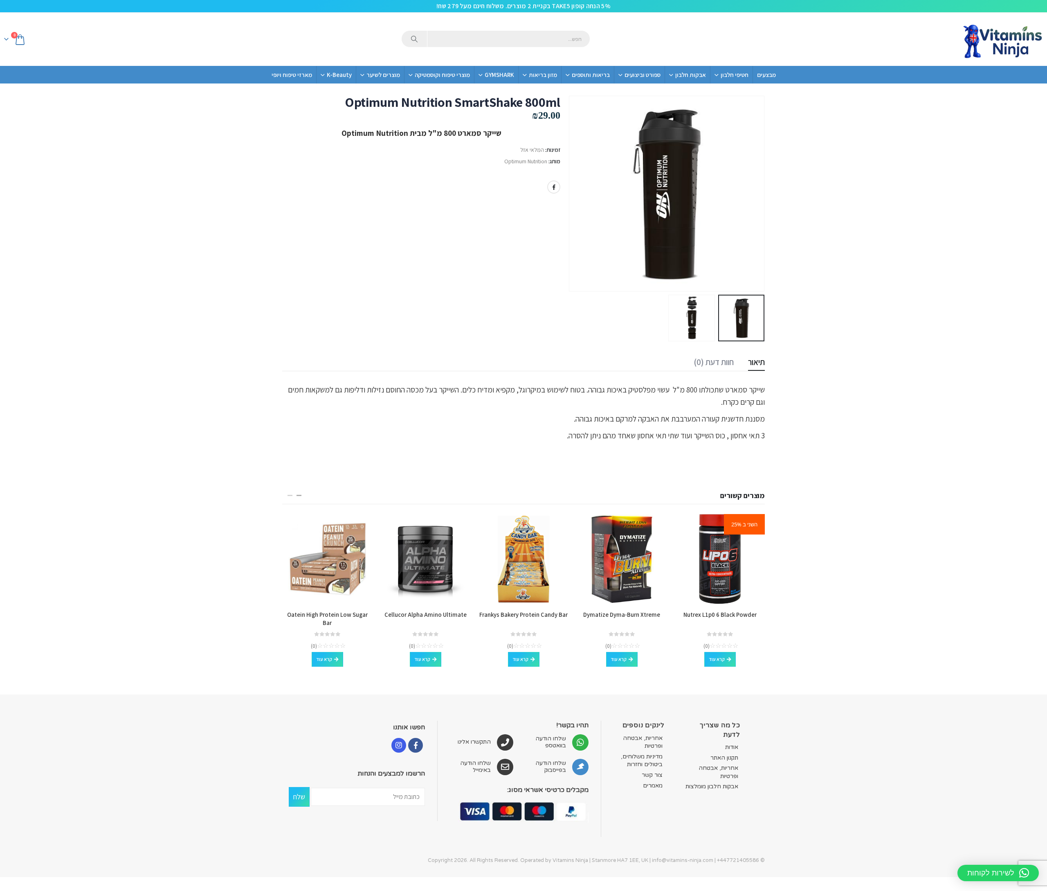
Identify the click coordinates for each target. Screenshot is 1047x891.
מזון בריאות (543, 75)
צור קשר (652, 774)
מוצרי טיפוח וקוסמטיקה (442, 75)
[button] (754, 193)
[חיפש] (414, 39)
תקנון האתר (724, 757)
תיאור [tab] (756, 362)
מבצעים (766, 75)
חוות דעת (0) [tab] (714, 362)
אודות (731, 747)
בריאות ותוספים (591, 75)
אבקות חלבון (690, 75)
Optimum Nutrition (525, 161)
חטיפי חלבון (734, 75)
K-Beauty (339, 75)
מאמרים (653, 785)
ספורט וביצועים (643, 75)
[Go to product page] (622, 559)
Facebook (553, 187)
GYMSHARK (499, 75)
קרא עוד (717, 659)
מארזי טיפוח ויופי (292, 75)
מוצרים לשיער (383, 75)
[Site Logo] (1002, 39)
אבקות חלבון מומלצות (711, 786)
